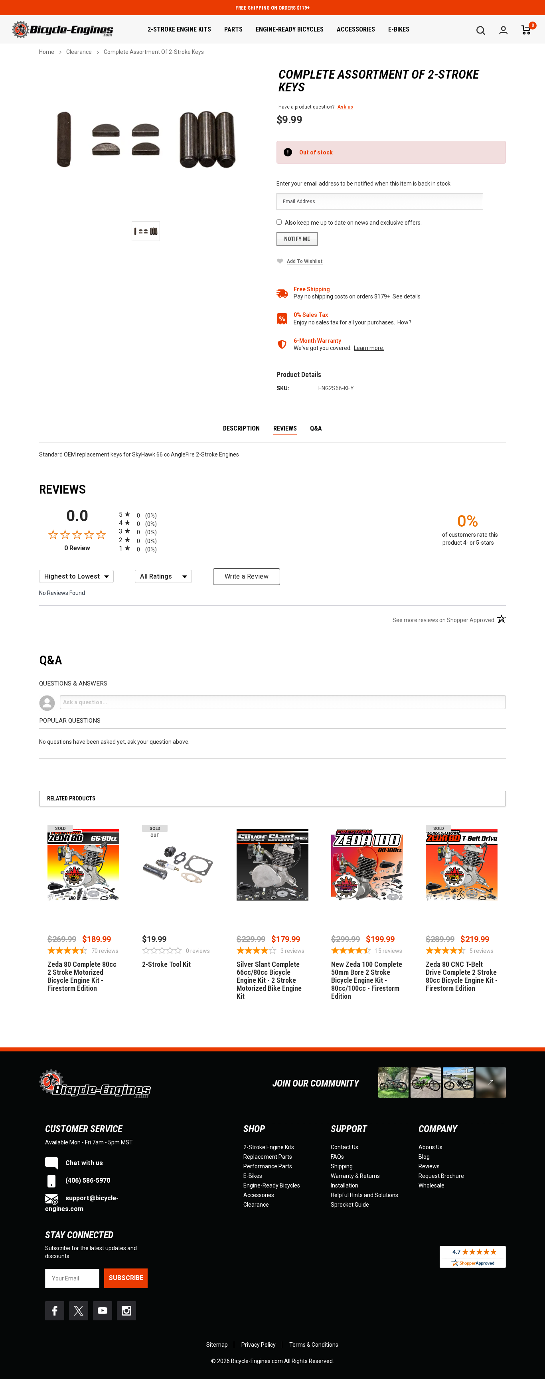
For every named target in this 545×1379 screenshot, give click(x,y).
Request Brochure (441, 1176)
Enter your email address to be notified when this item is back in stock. (364, 183)
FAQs (337, 1157)
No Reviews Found (62, 593)
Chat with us (83, 1163)
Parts (233, 29)
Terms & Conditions (313, 1344)
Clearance (79, 52)
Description (241, 428)
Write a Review (247, 576)
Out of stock (83, 909)
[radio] (272, 514)
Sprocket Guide (350, 1204)
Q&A (316, 428)
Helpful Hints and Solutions (364, 1195)
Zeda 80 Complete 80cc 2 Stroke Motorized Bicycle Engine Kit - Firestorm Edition (82, 976)
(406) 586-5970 (87, 1180)
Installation (344, 1185)
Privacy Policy (258, 1344)
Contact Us (344, 1147)
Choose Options (272, 909)
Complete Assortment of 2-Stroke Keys (154, 52)
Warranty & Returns (355, 1176)
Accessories (356, 29)
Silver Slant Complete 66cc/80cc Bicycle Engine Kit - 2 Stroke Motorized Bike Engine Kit (269, 980)
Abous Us (430, 1147)
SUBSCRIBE (126, 1278)
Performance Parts (267, 1166)
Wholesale (431, 1185)
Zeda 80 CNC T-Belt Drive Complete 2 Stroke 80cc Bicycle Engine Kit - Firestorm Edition (462, 976)
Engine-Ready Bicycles (290, 29)
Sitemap (217, 1344)
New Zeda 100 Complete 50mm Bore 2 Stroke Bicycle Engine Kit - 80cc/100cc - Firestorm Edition (366, 980)
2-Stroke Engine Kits (179, 29)
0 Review (89, 548)
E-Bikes (398, 29)
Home (46, 52)
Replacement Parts (267, 1157)
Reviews (285, 428)
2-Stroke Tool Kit (166, 964)
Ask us (345, 107)
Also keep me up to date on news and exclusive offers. (353, 222)
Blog (424, 1157)
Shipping (342, 1166)
